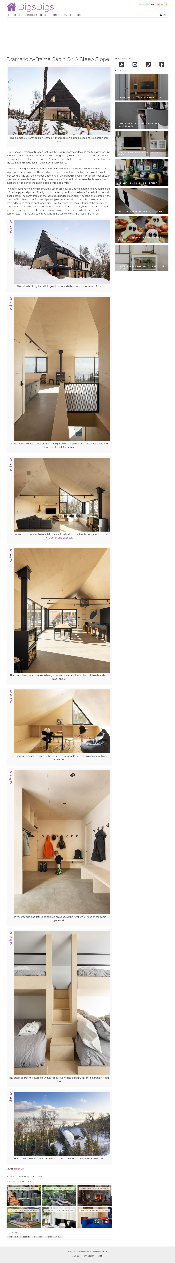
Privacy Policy (88, 1255)
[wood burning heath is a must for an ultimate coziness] (62, 531)
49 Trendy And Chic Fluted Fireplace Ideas (59, 1210)
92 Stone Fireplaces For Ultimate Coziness (94, 1188)
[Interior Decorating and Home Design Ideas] (30, 12)
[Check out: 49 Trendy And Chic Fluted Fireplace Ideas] (59, 1217)
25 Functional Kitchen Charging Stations (140, 97)
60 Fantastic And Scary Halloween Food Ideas (140, 239)
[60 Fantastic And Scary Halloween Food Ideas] (141, 229)
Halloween (144, 4)
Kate (40, 1176)
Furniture (56, 15)
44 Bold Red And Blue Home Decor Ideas (94, 1210)
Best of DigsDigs (31, 15)
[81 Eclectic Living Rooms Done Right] (141, 172)
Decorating (44, 15)
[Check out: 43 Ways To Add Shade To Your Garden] (59, 1195)
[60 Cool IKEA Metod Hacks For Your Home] (141, 201)
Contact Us (74, 1255)
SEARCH (165, 15)
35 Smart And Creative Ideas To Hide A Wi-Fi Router (141, 267)
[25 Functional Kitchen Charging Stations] (141, 87)
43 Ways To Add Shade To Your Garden (59, 1188)
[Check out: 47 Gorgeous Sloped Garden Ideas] (24, 1195)
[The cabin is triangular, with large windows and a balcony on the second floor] (62, 283)
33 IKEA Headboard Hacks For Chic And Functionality (138, 125)
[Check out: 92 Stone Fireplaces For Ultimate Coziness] (95, 1195)
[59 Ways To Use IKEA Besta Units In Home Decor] (141, 144)
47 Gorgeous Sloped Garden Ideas (23, 1188)
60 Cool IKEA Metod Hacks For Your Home (140, 211)
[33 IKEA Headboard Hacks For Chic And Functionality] (141, 115)
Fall (152, 4)
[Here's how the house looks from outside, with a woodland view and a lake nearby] (62, 1155)
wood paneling (47, 199)
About (100, 1255)
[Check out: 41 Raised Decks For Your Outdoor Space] (24, 1217)
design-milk (19, 1169)
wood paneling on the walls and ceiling (63, 172)
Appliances (16, 15)
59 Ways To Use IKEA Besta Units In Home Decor (139, 153)
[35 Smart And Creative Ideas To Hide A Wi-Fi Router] (141, 258)
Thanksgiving (161, 4)
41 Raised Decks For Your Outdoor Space (23, 1210)
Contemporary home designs (18, 1237)
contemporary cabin (54, 1237)
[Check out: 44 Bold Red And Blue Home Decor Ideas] (95, 1217)
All (8, 15)
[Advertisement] (87, 35)
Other (79, 15)
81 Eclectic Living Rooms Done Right (137, 183)
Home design (68, 15)
